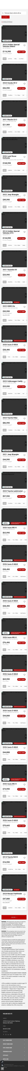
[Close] (2, 1068)
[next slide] (26, 34)
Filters (5, 17)
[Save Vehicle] (24, 46)
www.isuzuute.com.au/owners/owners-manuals (13, 973)
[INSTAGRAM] (5, 1034)
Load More (13, 917)
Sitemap (5, 1067)
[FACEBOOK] (3, 1034)
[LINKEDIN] (8, 1034)
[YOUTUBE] (10, 1034)
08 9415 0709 (6, 1028)
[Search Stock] (2, 1065)
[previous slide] (2, 34)
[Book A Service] (2, 1061)
